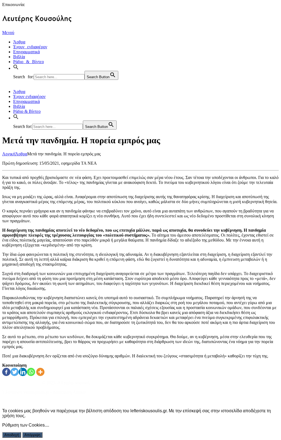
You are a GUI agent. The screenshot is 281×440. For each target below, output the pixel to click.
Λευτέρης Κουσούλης (21, 382)
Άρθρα (21, 154)
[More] (40, 372)
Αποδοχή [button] (11, 435)
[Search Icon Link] (17, 67)
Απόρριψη (32, 435)
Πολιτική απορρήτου (20, 401)
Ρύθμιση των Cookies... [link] (25, 425)
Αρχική (8, 154)
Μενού (8, 32)
